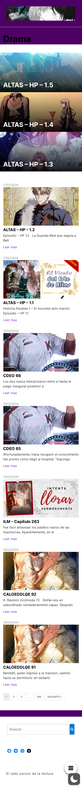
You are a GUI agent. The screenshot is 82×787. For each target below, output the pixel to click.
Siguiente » (54, 696)
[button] (74, 779)
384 (39, 696)
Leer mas (10, 247)
